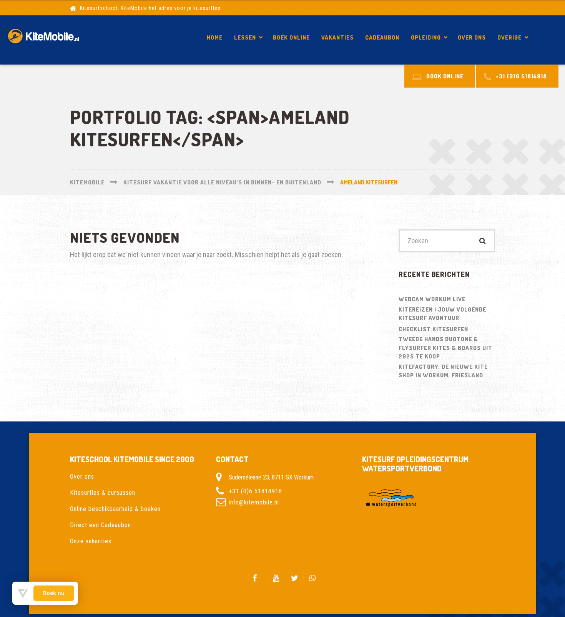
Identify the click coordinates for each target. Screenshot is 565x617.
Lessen (245, 37)
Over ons (472, 37)
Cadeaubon (382, 37)
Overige (509, 37)
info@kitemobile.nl (254, 502)
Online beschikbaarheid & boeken (115, 509)
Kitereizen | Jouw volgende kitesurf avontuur (442, 314)
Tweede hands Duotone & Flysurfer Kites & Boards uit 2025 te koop (445, 347)
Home (215, 37)
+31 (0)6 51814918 (255, 491)
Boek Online (291, 37)
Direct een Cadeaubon (100, 525)
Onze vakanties (90, 541)
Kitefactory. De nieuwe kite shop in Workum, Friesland (443, 371)
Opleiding (426, 37)
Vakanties (337, 37)
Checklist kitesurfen (433, 329)
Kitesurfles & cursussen (102, 492)
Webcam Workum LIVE (432, 299)
